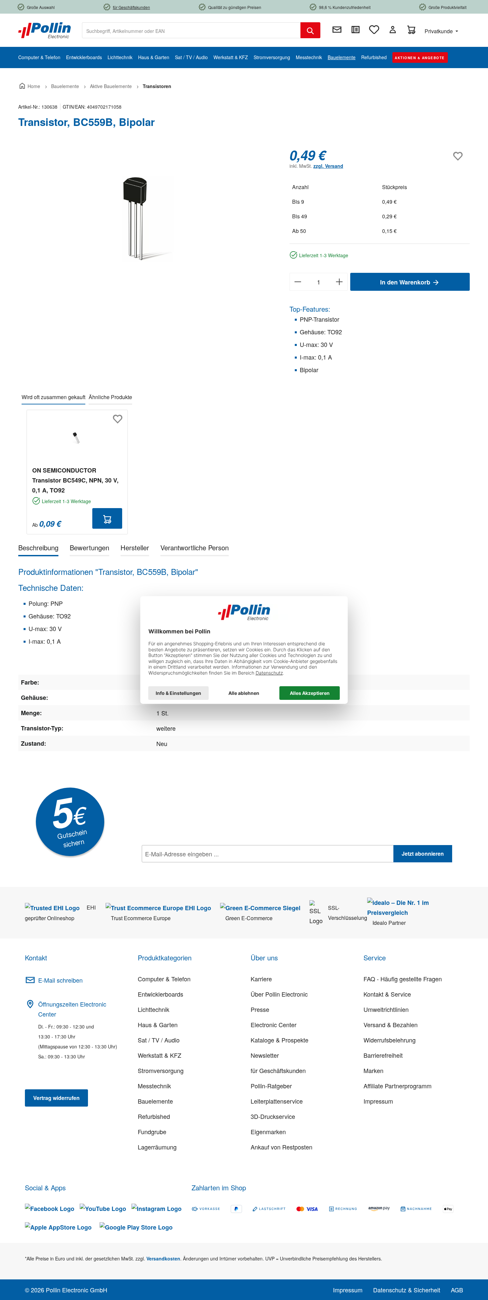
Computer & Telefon (164, 978)
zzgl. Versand (328, 165)
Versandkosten (163, 1258)
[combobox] (191, 30)
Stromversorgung (161, 1070)
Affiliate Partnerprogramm (398, 1085)
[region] (147, 218)
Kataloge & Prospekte (279, 1039)
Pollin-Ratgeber (271, 1085)
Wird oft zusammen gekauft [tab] (53, 397)
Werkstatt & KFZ (159, 1055)
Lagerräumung (157, 1146)
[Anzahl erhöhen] (339, 282)
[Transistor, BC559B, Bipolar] (147, 219)
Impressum (378, 1101)
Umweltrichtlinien (386, 1009)
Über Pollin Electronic (279, 994)
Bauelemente (155, 1101)
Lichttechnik (153, 1009)
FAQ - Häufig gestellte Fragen (403, 978)
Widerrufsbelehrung (390, 1039)
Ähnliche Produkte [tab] (110, 397)
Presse (260, 1009)
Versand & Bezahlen (391, 1024)
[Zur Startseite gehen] (44, 29)
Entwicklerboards (160, 994)
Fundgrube (152, 1131)
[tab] (38, 548)
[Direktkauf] (355, 29)
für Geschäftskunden (278, 1070)
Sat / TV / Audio (159, 1039)
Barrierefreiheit (383, 1055)
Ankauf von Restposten (281, 1146)
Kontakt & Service (387, 994)
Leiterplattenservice (277, 1101)
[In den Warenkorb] (107, 518)
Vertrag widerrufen (56, 1098)
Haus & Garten (158, 1024)
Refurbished (154, 1116)
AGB (457, 1289)
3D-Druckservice (273, 1116)
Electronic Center (273, 1024)
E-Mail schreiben (60, 980)
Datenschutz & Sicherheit (406, 1289)
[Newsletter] (337, 29)
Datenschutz (185, 868)
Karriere (261, 978)
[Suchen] (310, 30)
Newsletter (265, 1055)
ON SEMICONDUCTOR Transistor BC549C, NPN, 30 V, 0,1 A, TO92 (75, 480)
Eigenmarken (268, 1131)
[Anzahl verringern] (297, 282)
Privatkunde (439, 31)
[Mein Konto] (392, 29)
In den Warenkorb (406, 282)
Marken (373, 1070)
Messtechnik (154, 1085)
